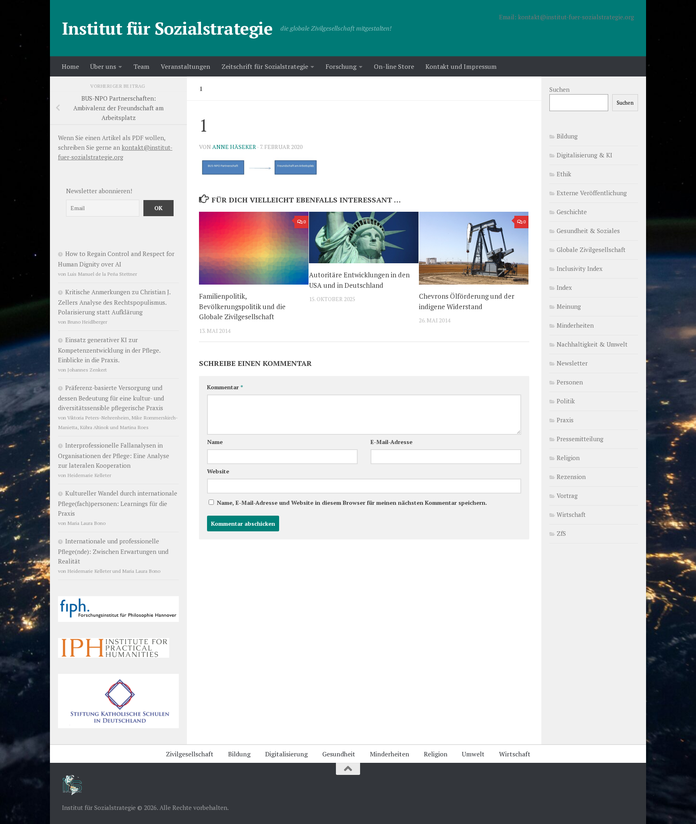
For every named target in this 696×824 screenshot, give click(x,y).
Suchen (559, 89)
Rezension (571, 477)
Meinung (569, 306)
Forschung (340, 66)
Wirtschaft (571, 514)
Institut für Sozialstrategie (167, 28)
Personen (570, 382)
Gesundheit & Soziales (588, 231)
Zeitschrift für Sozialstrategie (265, 66)
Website (218, 471)
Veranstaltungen (185, 66)
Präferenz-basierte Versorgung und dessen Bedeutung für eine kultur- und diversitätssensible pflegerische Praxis (111, 398)
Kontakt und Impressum (461, 66)
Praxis (565, 420)
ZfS (561, 533)
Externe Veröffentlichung (592, 193)
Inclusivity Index (580, 268)
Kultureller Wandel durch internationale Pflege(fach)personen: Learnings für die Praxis (117, 503)
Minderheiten (575, 325)
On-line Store (394, 66)
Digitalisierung (286, 754)
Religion (568, 458)
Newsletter (572, 363)
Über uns (103, 66)
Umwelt (473, 754)
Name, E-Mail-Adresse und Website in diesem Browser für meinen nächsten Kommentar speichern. (352, 502)
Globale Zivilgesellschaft (591, 250)
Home (70, 66)
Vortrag (567, 496)
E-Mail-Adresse (391, 442)
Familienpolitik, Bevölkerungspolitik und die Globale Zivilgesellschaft (242, 306)
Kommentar (225, 387)
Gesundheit (338, 754)
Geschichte (572, 212)
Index (564, 287)
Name (215, 442)
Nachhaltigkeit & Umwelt (592, 344)
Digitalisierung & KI (584, 155)
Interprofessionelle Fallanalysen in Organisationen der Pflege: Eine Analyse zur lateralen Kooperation (113, 455)
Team (141, 66)
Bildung (567, 136)
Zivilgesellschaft (189, 754)
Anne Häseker (234, 147)
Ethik (564, 174)
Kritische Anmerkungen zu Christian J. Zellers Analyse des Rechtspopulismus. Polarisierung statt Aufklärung (114, 302)
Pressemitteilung (580, 439)
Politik (566, 401)
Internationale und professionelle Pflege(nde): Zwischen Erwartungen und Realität (113, 551)
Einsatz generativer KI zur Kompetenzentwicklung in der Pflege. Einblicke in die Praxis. (109, 350)
